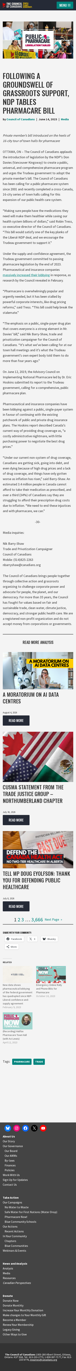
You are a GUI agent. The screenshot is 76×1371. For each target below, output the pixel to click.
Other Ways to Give (15, 1334)
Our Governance (13, 1146)
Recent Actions (14, 1231)
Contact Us (10, 1184)
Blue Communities (16, 1246)
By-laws (10, 1160)
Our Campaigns (12, 1202)
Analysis (8, 1268)
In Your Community (15, 1236)
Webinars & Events (14, 1250)
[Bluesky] (7, 1128)
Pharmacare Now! (16, 1217)
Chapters (10, 1241)
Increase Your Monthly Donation (23, 1310)
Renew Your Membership (18, 1325)
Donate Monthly (13, 1305)
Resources (9, 1278)
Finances (10, 1165)
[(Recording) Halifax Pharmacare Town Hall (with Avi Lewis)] (17, 1020)
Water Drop (49, 1212)
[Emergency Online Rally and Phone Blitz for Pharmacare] (51, 974)
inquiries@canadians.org (43, 1359)
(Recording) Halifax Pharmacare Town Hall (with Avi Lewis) (15, 1035)
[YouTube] (43, 1128)
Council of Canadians (20, 119)
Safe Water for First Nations (22, 1212)
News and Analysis (15, 1263)
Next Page (53, 919)
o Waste (23, 1207)
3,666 (37, 919)
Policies (10, 1170)
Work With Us (11, 1175)
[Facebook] (25, 1128)
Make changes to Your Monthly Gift (24, 1315)
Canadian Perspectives (17, 1283)
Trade (39, 1061)
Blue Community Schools (20, 1221)
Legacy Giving (11, 1329)
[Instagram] (16, 1128)
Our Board (11, 1151)
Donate (8, 1296)
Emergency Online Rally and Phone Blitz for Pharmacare (49, 988)
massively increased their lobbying (26, 275)
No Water (11, 1207)
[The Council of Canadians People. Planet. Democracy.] (17, 5)
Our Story (9, 1141)
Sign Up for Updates (15, 1180)
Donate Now (10, 1300)
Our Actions (10, 1226)
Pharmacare (22, 1061)
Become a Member (14, 1320)
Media (65, 119)
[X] (34, 1128)
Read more (13, 722)
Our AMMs (11, 1155)
